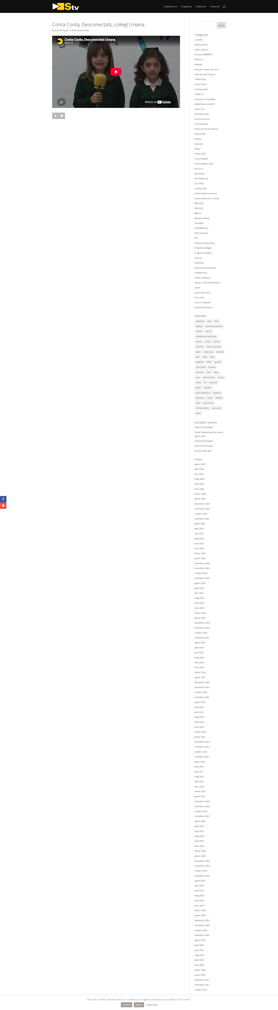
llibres (216, 372)
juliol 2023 (199, 647)
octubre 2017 (201, 989)
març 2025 (199, 548)
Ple (196, 238)
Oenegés (199, 223)
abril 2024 (199, 602)
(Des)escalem (201, 44)
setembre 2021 (202, 756)
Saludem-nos (201, 272)
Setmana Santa (202, 408)
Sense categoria (202, 277)
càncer (208, 341)
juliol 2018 (199, 945)
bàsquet (199, 326)
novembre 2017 (202, 984)
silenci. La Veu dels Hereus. (207, 282)
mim (198, 377)
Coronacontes (201, 89)
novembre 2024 (202, 568)
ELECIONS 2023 (202, 114)
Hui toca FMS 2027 (203, 450)
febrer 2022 (200, 731)
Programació (170, 6)
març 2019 (199, 905)
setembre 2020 (202, 816)
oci (205, 382)
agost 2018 (200, 940)
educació (200, 346)
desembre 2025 (202, 503)
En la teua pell (201, 124)
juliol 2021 (199, 766)
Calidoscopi (200, 79)
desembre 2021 (202, 741)
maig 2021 (199, 776)
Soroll (197, 287)
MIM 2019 (199, 203)
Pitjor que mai (201, 233)
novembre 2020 (202, 806)
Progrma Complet (203, 252)
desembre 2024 (202, 563)
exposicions (208, 352)
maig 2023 (199, 657)
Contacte (214, 6)
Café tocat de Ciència (205, 74)
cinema (199, 331)
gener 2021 (200, 796)
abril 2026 (199, 483)
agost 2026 (200, 464)
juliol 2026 (199, 469)
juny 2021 (199, 771)
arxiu (209, 321)
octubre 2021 (201, 751)
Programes (186, 6)
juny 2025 (199, 533)
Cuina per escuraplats (205, 99)
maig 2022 (199, 716)
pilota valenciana (203, 392)
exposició (220, 352)
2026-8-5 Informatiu (204, 445)
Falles (197, 148)
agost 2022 (200, 702)
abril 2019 (199, 900)
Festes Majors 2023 (204, 163)
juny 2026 (199, 473)
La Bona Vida (200, 188)
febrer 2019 (200, 910)
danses (217, 341)
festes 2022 (200, 153)
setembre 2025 (202, 518)
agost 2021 (200, 761)
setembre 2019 (202, 875)
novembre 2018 (202, 925)
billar (217, 321)
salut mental (208, 403)
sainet (209, 398)
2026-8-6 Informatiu (204, 440)
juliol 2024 (199, 588)
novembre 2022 (202, 687)
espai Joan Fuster (214, 346)
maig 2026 (199, 478)
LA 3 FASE (199, 183)
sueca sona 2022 (202, 292)
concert (208, 331)
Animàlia (198, 64)
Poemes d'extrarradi (204, 243)
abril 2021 (199, 781)
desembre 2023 (202, 622)
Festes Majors (201, 158)
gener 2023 (200, 677)
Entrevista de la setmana (206, 128)
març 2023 (199, 667)
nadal (198, 382)
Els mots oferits (202, 119)
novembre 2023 (202, 627)
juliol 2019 (199, 885)
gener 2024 (200, 617)
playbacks (200, 398)
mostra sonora (209, 377)
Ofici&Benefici (201, 228)
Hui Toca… (199, 168)
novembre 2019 (202, 865)
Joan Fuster (200, 367)
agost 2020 (200, 821)
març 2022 (199, 726)
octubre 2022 (201, 692)
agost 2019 (200, 880)
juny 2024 (199, 592)
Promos (198, 257)
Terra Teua (199, 297)
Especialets (200, 133)
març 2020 (199, 845)
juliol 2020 (199, 826)
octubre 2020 (201, 811)
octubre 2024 (201, 573)
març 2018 (199, 964)
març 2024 (199, 607)
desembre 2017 (202, 979)
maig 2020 (199, 836)
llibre (209, 372)
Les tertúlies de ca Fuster (207, 198)
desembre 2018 (202, 920)
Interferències (201, 178)
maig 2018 (199, 955)
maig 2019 (199, 895)
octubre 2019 (201, 870)
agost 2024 (200, 583)
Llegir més (151, 1004)
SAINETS (218, 398)
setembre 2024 (202, 578)
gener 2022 (200, 736)
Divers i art (200, 109)
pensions (207, 387)
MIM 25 (198, 213)
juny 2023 (199, 652)
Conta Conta (83, 30)
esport (198, 352)
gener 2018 (200, 974)
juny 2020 (199, 831)
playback (217, 392)
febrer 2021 (200, 791)
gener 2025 (200, 558)
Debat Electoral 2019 (204, 104)
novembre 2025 (202, 508)
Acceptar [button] (126, 1004)
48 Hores (199, 59)
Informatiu (199, 173)
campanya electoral (214, 326)
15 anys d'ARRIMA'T (204, 54)
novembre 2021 (202, 746)
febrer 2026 (200, 493)
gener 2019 (200, 915)
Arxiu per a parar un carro (207, 69)
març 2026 (199, 488)
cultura (199, 341)
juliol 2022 (199, 707)
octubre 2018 (201, 930)
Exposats (199, 143)
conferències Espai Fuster (206, 336)
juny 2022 (199, 712)
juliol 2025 (199, 528)
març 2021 (199, 786)
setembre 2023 (202, 637)
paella (198, 387)
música (221, 377)
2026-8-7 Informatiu (204, 427)
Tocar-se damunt (203, 302)
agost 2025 (200, 523)
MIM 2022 (199, 208)
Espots (198, 138)
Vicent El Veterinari (203, 307)
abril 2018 (199, 959)
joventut (211, 367)
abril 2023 (199, 662)
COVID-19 (199, 94)
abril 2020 (199, 840)
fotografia (200, 362)
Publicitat (201, 6)
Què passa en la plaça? (205, 267)
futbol (209, 362)
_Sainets (199, 39)
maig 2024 (199, 597)
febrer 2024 (200, 612)
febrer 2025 (200, 553)
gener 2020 (200, 855)
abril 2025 (199, 543)
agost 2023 (200, 642)
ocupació (213, 382)
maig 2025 (199, 538)
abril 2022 (199, 721)
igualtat (217, 362)
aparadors (200, 321)
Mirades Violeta (202, 218)
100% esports (201, 49)
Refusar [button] (139, 1004)
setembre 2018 (202, 935)
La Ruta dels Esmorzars (206, 193)
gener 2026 (200, 498)
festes (212, 357)
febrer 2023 (200, 672)
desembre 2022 (202, 682)
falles (205, 357)
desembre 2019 (202, 860)
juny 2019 (199, 890)
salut (198, 403)
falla (197, 357)
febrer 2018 (200, 969)
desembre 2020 (202, 801)
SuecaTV (59, 30)
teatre (198, 413)
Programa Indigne (203, 247)
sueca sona (216, 408)
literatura (200, 372)
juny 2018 (199, 950)
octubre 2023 (201, 632)
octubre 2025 (201, 513)
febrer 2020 (200, 850)
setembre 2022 (202, 697)
